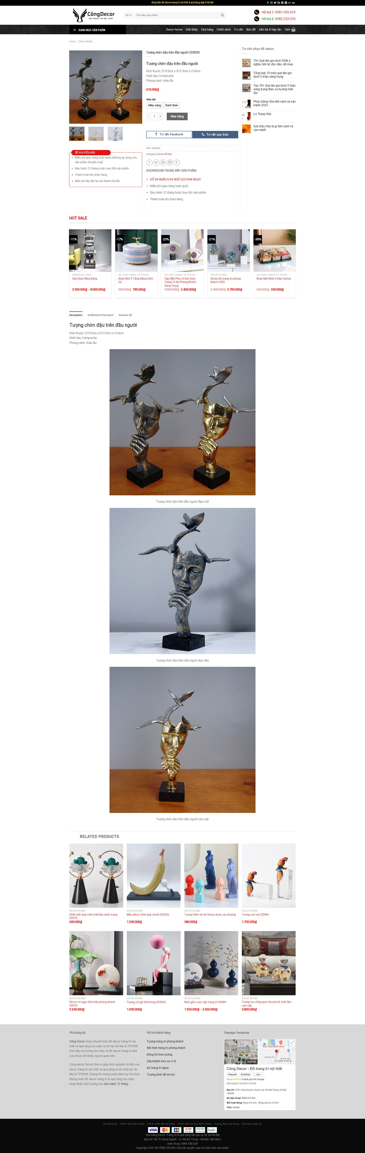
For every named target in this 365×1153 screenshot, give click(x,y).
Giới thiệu (192, 29)
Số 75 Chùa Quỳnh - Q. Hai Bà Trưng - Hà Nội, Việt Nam (187, 1139)
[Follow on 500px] (293, 3)
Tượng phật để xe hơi (161, 1074)
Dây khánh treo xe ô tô (161, 1061)
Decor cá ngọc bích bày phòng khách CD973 (92, 1003)
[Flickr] (289, 3)
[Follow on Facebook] (268, 3)
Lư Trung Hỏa (262, 114)
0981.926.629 (285, 12)
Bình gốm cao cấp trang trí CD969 (205, 1002)
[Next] (136, 87)
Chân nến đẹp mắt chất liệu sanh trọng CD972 (93, 916)
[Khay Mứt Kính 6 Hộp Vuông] (274, 250)
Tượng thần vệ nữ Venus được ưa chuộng (210, 914)
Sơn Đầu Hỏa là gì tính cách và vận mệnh (273, 128)
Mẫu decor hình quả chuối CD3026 (148, 914)
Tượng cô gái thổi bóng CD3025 (146, 1002)
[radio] (154, 105)
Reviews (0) (125, 315)
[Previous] (75, 87)
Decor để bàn (86, 41)
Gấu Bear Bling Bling (84, 278)
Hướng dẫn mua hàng (226, 1124)
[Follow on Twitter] (275, 3)
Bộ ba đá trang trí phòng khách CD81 (226, 280)
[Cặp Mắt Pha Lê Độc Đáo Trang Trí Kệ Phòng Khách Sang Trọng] (182, 250)
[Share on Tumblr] (177, 162)
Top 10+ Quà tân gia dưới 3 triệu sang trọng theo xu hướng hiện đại (274, 89)
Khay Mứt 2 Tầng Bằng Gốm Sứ (135, 280)
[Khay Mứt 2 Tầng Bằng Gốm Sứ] (136, 250)
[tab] (76, 315)
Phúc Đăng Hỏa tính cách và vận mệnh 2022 (274, 103)
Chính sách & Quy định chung (194, 1124)
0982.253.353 (285, 19)
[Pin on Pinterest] (163, 162)
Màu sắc (151, 99)
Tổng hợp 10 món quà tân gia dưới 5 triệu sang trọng (272, 74)
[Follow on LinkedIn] (286, 3)
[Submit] (222, 15)
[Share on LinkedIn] (170, 162)
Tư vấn (238, 29)
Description (76, 315)
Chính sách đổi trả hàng (161, 1124)
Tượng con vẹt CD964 (255, 914)
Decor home (174, 29)
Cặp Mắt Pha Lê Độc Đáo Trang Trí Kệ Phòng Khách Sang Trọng (180, 282)
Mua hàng (177, 116)
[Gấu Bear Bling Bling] (90, 250)
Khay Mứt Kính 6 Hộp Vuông (274, 278)
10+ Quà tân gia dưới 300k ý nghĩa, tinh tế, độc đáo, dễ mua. (273, 62)
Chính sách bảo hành (132, 1124)
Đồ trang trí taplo (158, 1068)
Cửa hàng (207, 29)
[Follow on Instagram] (271, 3)
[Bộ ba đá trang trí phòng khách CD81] (228, 250)
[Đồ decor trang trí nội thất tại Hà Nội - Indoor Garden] (93, 15)
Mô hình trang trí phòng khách (166, 1048)
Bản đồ (251, 29)
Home (72, 41)
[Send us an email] (279, 3)
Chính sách (224, 29)
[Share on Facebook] (149, 162)
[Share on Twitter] (156, 162)
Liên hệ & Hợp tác (270, 29)
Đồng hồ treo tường (159, 1054)
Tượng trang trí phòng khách (165, 1041)
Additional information (100, 315)
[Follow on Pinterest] (282, 3)
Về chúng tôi (110, 1124)
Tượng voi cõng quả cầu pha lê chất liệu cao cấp (266, 1003)
